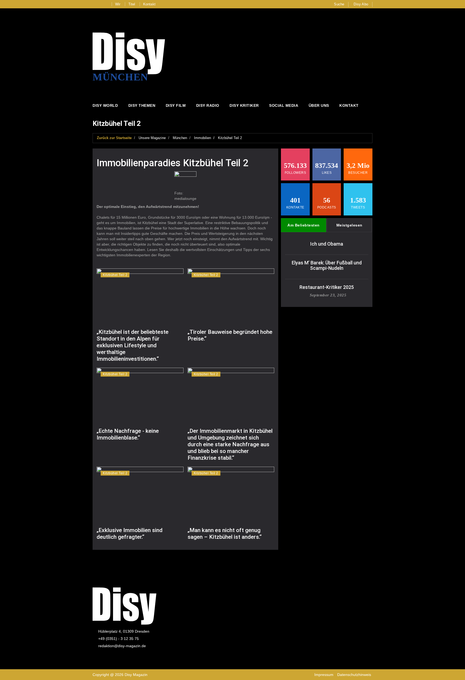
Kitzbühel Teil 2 (230, 138)
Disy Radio (207, 105)
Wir (118, 4)
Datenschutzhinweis (354, 674)
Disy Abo (361, 4)
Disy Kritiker (244, 105)
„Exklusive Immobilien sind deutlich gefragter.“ (130, 533)
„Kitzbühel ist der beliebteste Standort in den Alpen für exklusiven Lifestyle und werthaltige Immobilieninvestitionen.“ (132, 345)
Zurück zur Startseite (114, 138)
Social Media (283, 105)
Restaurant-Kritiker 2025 (327, 287)
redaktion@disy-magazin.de (122, 646)
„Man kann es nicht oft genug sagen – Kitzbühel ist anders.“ (225, 533)
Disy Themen (142, 105)
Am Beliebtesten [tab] (303, 225)
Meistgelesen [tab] (349, 225)
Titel (131, 4)
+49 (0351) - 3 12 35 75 (118, 638)
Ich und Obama (326, 244)
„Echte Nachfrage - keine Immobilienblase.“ (128, 434)
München (180, 138)
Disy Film (176, 105)
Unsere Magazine (152, 138)
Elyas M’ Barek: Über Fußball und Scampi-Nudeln (327, 265)
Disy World (105, 105)
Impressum (323, 674)
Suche (339, 4)
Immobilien (202, 138)
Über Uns (319, 105)
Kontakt (149, 4)
